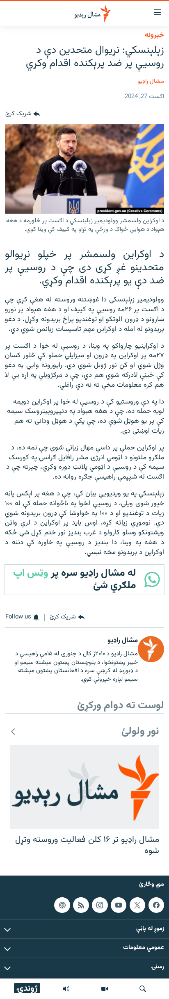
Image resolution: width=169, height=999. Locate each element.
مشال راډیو (150, 81)
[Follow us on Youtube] (118, 904)
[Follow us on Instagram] (99, 904)
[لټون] (142, 988)
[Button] (22, 114)
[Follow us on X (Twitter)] (137, 904)
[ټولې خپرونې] (66, 988)
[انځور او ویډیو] (104, 988)
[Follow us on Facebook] (156, 904)
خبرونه (154, 35)
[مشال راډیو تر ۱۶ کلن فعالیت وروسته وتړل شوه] (84, 787)
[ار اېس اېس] (81, 904)
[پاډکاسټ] (62, 904)
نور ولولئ (140, 731)
